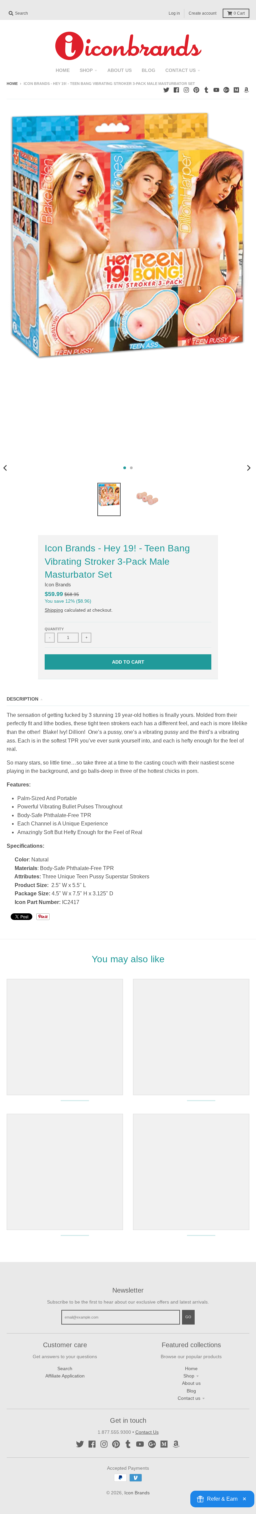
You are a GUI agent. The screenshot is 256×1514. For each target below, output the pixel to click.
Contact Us (147, 1432)
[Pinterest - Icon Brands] (196, 90)
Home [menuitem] (63, 70)
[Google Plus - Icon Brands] (226, 90)
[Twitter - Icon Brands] (166, 90)
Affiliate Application (65, 1375)
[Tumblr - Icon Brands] (206, 90)
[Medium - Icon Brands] (236, 90)
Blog (191, 1390)
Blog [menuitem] (148, 70)
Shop (188, 1375)
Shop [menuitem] (86, 70)
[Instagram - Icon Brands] (186, 90)
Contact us (189, 1398)
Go (188, 1317)
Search (64, 1368)
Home (12, 84)
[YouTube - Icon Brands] (216, 90)
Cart (239, 13)
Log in (174, 13)
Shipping (54, 610)
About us (191, 1383)
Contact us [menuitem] (180, 70)
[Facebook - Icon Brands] (176, 90)
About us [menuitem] (119, 70)
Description (22, 699)
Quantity (54, 629)
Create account (202, 13)
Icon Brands (58, 584)
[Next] (248, 467)
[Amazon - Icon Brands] (246, 90)
